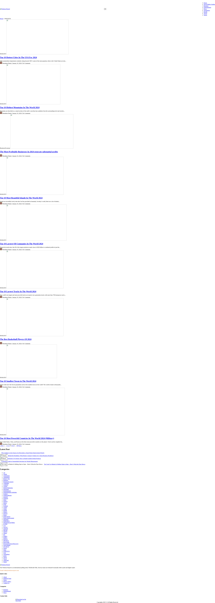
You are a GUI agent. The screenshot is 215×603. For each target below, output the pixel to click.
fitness (5, 503)
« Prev (1, 445)
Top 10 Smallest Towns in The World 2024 (18, 381)
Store (4, 550)
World (5, 562)
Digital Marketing (8, 488)
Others (5, 533)
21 (7, 445)
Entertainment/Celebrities (10, 492)
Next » (20, 445)
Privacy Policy (7, 581)
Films (4, 500)
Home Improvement (8, 518)
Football (5, 506)
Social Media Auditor (209, 4)
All (4, 472)
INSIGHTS (6, 521)
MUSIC (5, 530)
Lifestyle (5, 528)
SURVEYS (6, 551)
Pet (4, 534)
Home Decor (6, 516)
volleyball (6, 560)
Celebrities (6, 483)
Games (5, 507)
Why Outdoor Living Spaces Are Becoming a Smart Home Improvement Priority (22, 453)
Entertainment (207, 7)
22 (8, 445)
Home (205, 3)
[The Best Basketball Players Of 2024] (35, 335)
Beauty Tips (6, 479)
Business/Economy (8, 482)
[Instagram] (5, 600)
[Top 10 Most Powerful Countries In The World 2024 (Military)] (36, 435)
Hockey (5, 513)
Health (205, 12)
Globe (5, 509)
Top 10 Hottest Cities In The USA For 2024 (18, 57)
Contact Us (6, 583)
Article (5, 474)
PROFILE (6, 540)
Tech (4, 553)
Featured (5, 498)
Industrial (5, 519)
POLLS (5, 539)
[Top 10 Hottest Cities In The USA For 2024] (38, 54)
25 (14, 445)
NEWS (5, 531)
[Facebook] (1, 600)
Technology (207, 10)
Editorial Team (7, 578)
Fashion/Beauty (7, 495)
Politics (5, 536)
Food (4, 504)
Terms (5, 580)
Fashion (5, 494)
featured (5, 497)
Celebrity (5, 485)
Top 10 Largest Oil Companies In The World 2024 (21, 244)
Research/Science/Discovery (10, 543)
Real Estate (6, 542)
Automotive (6, 477)
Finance (5, 501)
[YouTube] (13, 600)
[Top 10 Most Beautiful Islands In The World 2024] (35, 194)
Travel (205, 13)
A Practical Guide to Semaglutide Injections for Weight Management (19, 461)
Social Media (6, 545)
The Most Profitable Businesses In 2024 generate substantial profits (29, 152)
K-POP (5, 524)
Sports (205, 15)
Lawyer (5, 527)
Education (6, 489)
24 (12, 445)
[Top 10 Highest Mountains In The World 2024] (33, 104)
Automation (6, 475)
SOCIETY (6, 547)
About (5, 577)
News (205, 9)
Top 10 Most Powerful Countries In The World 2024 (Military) (27, 438)
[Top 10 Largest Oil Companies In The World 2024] (37, 240)
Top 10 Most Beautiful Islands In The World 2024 (21, 198)
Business (206, 6)
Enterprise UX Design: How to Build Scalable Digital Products (24, 458)
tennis (4, 556)
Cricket (5, 486)
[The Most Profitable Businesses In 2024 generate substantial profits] (41, 148)
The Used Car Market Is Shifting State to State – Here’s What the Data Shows (64, 464)
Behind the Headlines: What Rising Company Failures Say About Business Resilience (30, 455)
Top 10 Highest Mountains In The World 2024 (19, 107)
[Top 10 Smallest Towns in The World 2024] (32, 377)
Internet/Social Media (9, 522)
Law (4, 525)
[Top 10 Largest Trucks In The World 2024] (35, 288)
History (5, 512)
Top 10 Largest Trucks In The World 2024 (18, 291)
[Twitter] (9, 600)
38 (17, 445)
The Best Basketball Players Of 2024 (15, 339)
